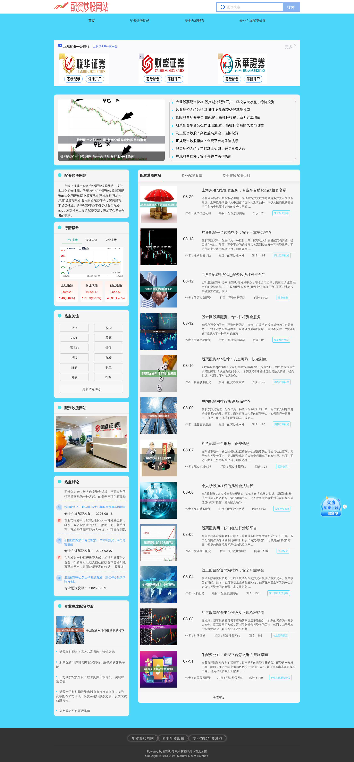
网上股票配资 (281, 255)
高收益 (74, 347)
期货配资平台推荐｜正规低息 (226, 443)
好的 (74, 367)
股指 (109, 328)
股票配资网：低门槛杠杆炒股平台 (229, 527)
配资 (109, 357)
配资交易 (282, 466)
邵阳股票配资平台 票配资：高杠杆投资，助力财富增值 (218, 117)
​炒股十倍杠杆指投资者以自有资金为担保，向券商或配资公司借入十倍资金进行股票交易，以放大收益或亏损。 (91, 695)
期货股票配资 (281, 382)
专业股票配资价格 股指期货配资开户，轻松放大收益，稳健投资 (225, 101)
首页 (91, 20)
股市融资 (283, 297)
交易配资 (283, 550)
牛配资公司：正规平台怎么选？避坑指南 (235, 654)
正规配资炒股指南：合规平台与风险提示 (207, 140)
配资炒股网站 (140, 20)
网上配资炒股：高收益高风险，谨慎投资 (207, 132)
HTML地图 (200, 751)
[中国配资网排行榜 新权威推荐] (70, 630)
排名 (109, 377)
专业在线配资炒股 (252, 20)
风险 (74, 357)
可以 (74, 377)
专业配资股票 (194, 20)
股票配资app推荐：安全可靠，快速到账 (234, 358)
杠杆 (74, 337)
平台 (74, 328)
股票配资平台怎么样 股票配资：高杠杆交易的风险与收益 (220, 125)
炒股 (109, 347)
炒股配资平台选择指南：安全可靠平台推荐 (237, 232)
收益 (109, 367)
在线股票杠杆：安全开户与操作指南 (203, 156)
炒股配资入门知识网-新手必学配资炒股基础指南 (97, 156)
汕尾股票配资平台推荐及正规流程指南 (233, 612)
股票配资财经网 (186, 756)
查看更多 (219, 697)
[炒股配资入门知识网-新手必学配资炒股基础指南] (111, 140)
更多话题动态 (91, 389)
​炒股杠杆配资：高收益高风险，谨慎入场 (87, 651)
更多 (289, 46)
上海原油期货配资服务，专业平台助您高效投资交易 (244, 189)
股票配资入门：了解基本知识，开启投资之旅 (210, 148)
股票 (109, 337)
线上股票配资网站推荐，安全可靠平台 (233, 570)
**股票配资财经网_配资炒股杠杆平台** (233, 274)
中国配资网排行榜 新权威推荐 (226, 401)
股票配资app (282, 508)
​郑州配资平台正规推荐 (74, 710)
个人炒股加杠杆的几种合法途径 (227, 485)
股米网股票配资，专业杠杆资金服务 (231, 316)
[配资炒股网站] (81, 7)
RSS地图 (187, 751)
